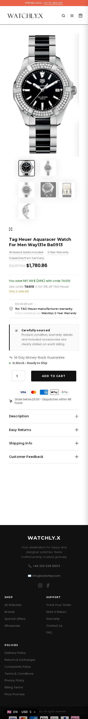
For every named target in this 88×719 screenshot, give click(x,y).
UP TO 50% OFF (53, 3)
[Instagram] (40, 586)
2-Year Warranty (58, 253)
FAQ (49, 632)
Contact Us (54, 626)
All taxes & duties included (26, 253)
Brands (10, 612)
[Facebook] (48, 586)
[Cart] (80, 15)
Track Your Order (58, 605)
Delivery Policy (15, 653)
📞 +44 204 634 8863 (44, 566)
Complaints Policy (18, 667)
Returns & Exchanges (20, 660)
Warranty (53, 619)
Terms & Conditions (19, 674)
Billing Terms (14, 687)
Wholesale (12, 626)
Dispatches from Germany (26, 258)
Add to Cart (53, 376)
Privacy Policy (14, 680)
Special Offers (15, 619)
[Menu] (72, 15)
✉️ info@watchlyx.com (44, 576)
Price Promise (15, 694)
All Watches (13, 605)
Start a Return (56, 612)
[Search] (63, 15)
